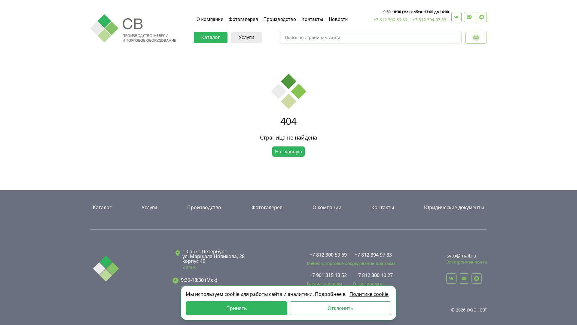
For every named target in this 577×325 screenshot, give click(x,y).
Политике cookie (369, 294)
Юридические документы (454, 207)
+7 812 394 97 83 (429, 20)
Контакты (312, 19)
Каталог (210, 37)
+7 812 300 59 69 (390, 20)
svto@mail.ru (461, 255)
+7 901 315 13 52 (328, 275)
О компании (210, 19)
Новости (338, 19)
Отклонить (340, 308)
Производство (279, 19)
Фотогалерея (243, 19)
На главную (288, 151)
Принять (236, 308)
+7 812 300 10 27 (374, 275)
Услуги (246, 37)
